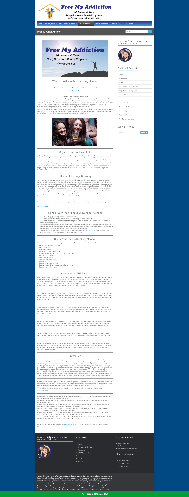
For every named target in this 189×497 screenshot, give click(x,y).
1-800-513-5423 (74, 90)
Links (79, 456)
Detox (121, 83)
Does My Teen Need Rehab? (128, 87)
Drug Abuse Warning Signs (128, 91)
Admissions (123, 79)
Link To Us (81, 459)
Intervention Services (126, 103)
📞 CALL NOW (127, 24)
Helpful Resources (101, 24)
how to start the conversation (68, 279)
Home (40, 24)
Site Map (81, 462)
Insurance (122, 99)
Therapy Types (124, 111)
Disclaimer (81, 450)
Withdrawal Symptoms (126, 119)
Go (150, 31)
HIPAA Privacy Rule (84, 453)
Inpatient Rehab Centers (127, 95)
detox (60, 202)
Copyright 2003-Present (86, 447)
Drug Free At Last (123, 463)
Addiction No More (70, 424)
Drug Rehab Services (124, 466)
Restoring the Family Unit (127, 107)
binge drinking (90, 230)
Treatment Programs (126, 115)
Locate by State (49, 24)
